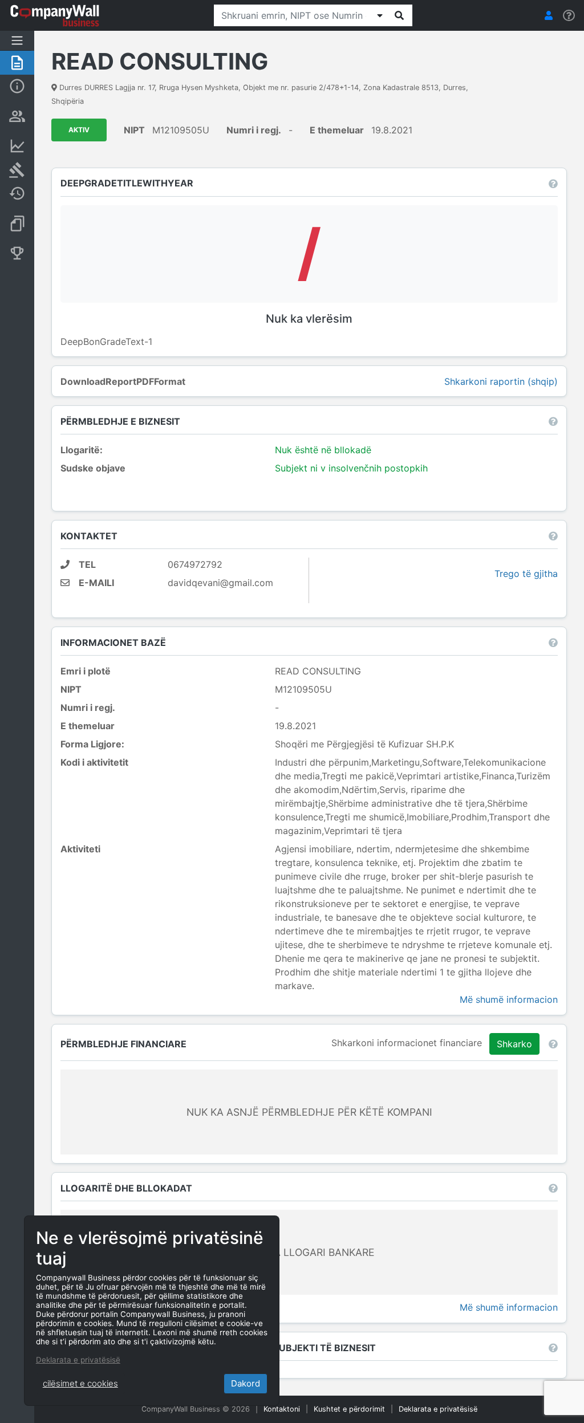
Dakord (245, 1383)
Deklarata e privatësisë (438, 1409)
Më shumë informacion (509, 999)
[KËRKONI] (399, 15)
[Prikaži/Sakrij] (380, 15)
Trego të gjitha (526, 573)
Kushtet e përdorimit (349, 1409)
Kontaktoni (281, 1409)
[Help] (569, 15)
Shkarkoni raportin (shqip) (501, 381)
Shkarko (514, 1044)
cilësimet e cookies (80, 1383)
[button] (548, 15)
